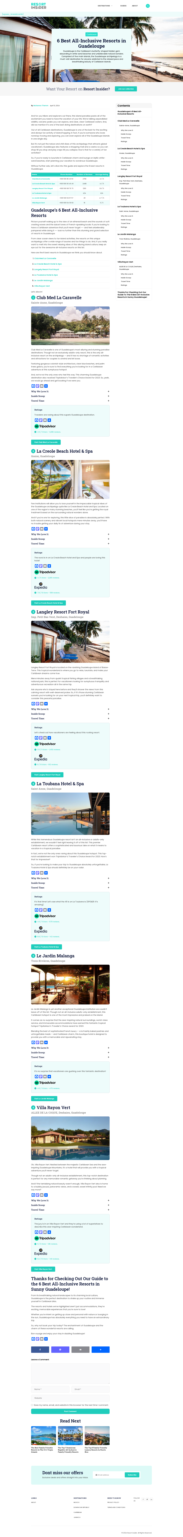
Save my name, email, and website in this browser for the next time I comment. (71, 1405)
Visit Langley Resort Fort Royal (47, 775)
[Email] (80, 1349)
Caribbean (92, 34)
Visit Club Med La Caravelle (46, 442)
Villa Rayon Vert (38, 203)
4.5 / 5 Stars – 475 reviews (48, 1088)
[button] (148, 6)
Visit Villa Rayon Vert (43, 1269)
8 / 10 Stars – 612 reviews (47, 764)
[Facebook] (40, 1349)
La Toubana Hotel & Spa (41, 193)
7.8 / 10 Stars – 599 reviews (48, 593)
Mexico (77, 1502)
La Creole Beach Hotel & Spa (43, 184)
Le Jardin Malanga (39, 198)
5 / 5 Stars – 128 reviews (47, 1244)
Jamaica (77, 1517)
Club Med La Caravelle (41, 179)
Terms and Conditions (116, 1507)
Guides (123, 6)
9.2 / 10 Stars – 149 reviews (48, 1259)
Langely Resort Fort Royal (46, 269)
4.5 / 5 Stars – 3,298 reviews (48, 432)
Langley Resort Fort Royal (42, 188)
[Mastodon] (60, 1349)
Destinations (104, 6)
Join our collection (126, 89)
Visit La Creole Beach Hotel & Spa (48, 603)
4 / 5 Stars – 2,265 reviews (48, 578)
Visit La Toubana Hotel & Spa (46, 947)
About (135, 6)
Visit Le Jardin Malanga (44, 1099)
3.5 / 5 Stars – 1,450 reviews (48, 749)
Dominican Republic (81, 1507)
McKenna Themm (41, 105)
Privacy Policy (113, 1502)
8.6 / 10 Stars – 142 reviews (48, 936)
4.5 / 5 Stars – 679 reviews (48, 921)
